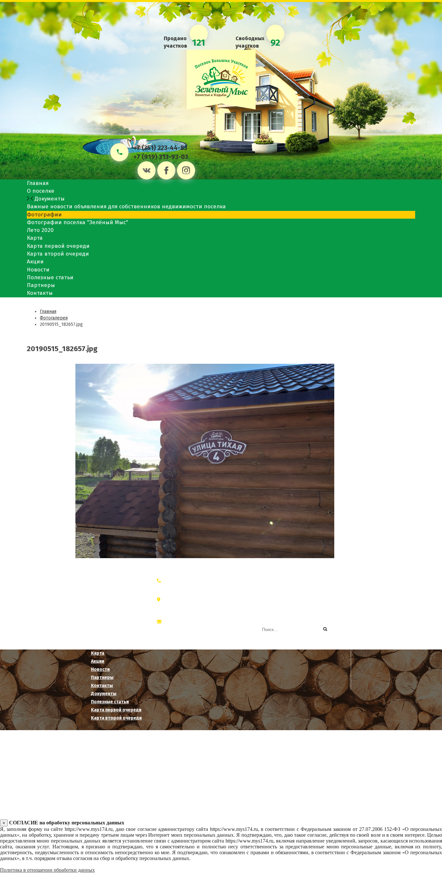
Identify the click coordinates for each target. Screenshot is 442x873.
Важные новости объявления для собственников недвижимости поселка (126, 206)
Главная (38, 183)
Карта (35, 238)
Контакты (40, 293)
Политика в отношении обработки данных (47, 870)
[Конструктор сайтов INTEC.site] (225, 791)
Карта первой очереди (58, 246)
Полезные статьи (50, 277)
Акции (35, 261)
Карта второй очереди (58, 253)
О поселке (40, 191)
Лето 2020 (40, 230)
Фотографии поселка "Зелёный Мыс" (77, 222)
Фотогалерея (54, 318)
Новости (38, 269)
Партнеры (41, 285)
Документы (49, 198)
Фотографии (44, 214)
